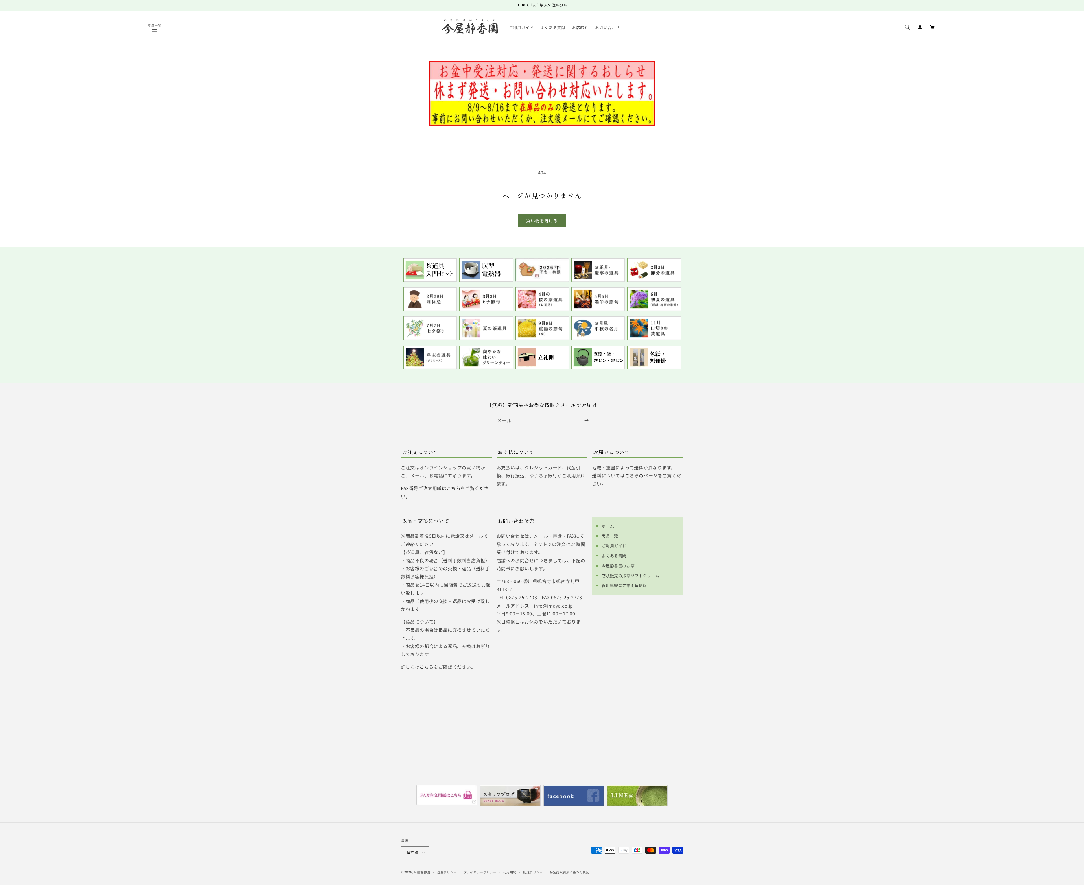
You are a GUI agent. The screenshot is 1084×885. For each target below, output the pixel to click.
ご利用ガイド (614, 546)
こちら (426, 666)
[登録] (586, 420)
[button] (155, 31)
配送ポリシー (533, 872)
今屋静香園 (422, 872)
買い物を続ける (542, 221)
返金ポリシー (447, 872)
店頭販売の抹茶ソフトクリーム (630, 575)
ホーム (608, 526)
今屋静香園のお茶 (618, 566)
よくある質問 (614, 555)
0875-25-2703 (521, 597)
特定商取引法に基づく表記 (569, 872)
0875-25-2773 (566, 597)
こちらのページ (641, 475)
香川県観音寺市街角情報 (624, 585)
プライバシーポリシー (480, 872)
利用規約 (509, 872)
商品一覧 (610, 536)
